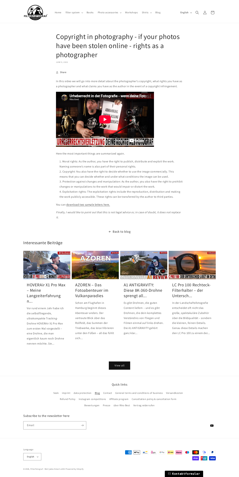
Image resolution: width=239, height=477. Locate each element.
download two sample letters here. (88, 204)
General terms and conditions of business (139, 392)
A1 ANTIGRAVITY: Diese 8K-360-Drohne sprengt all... (143, 290)
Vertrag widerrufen (144, 405)
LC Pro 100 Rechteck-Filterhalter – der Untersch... (191, 290)
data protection (83, 392)
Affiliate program (119, 399)
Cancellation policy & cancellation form (154, 399)
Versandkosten (174, 392)
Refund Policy (67, 399)
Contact (107, 392)
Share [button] (63, 72)
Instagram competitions (92, 399)
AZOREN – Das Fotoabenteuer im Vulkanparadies (91, 290)
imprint (66, 392)
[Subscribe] (82, 425)
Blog (97, 392)
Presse (106, 405)
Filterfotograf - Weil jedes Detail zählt (47, 469)
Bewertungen (92, 405)
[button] (74, 12)
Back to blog (122, 231)
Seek (56, 392)
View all (120, 365)
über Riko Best (122, 405)
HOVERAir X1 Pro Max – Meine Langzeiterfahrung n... (46, 293)
